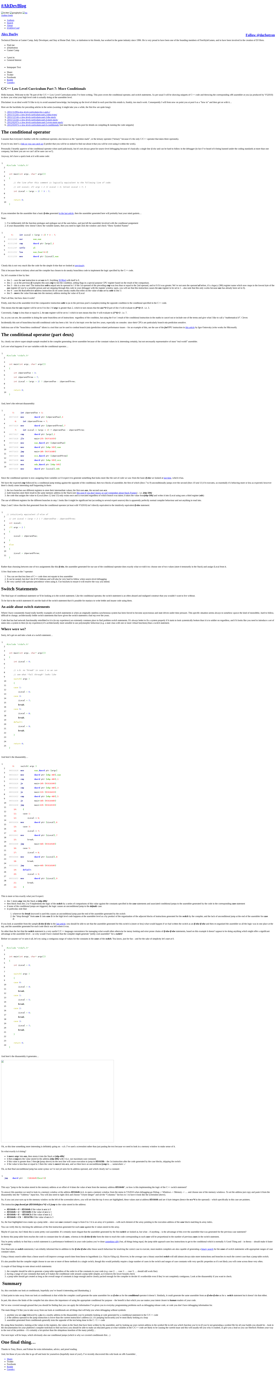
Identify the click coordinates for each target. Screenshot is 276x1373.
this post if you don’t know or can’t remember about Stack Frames (107, 493)
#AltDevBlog (13, 5)
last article (60, 924)
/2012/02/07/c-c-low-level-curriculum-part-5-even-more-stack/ (35, 122)
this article (190, 327)
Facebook (11, 77)
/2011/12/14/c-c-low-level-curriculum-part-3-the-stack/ (31, 117)
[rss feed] (25, 13)
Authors (10, 20)
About (10, 25)
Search (10, 23)
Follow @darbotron (260, 35)
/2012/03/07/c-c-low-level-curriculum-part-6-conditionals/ (33, 125)
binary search (207, 1249)
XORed (62, 280)
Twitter (10, 75)
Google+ (11, 82)
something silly (112, 1241)
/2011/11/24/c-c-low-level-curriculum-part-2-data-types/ (32, 114)
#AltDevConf (13, 28)
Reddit (10, 80)
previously (79, 265)
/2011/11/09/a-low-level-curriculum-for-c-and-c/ (28, 112)
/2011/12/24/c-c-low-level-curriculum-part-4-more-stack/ (32, 120)
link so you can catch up (32, 144)
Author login (7, 15)
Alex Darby (9, 34)
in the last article (66, 213)
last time (167, 478)
